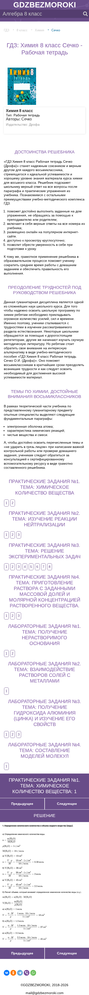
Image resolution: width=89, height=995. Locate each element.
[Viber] (26, 973)
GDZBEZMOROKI (44, 4)
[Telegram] (20, 973)
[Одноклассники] (13, 973)
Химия (39, 30)
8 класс (22, 30)
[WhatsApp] (33, 973)
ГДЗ (6, 30)
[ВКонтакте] (6, 973)
